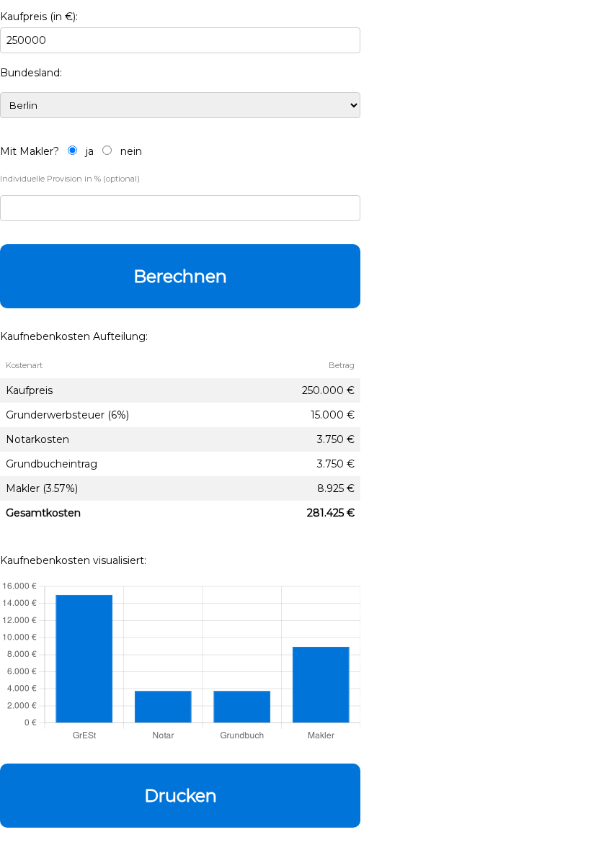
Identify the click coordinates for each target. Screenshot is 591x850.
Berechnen (180, 276)
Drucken (180, 795)
